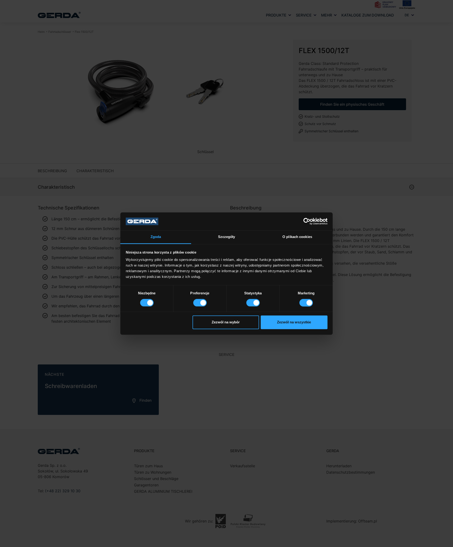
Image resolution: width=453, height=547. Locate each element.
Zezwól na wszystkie (294, 322)
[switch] (200, 302)
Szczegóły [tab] (226, 237)
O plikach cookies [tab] (297, 237)
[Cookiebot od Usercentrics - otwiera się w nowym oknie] (306, 221)
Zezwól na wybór (226, 322)
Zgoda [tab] (156, 237)
